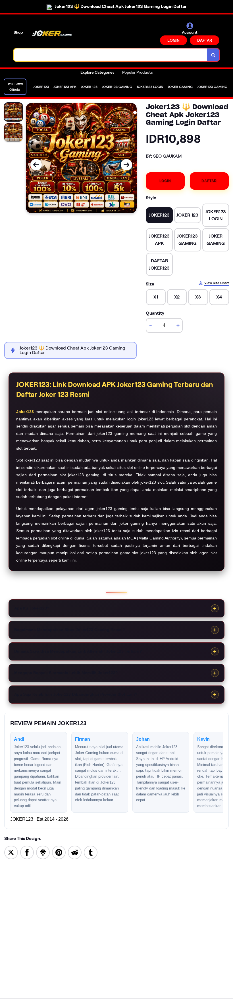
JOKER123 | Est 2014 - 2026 (39, 819)
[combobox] (110, 54)
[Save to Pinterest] (59, 852)
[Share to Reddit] (75, 852)
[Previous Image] (36, 165)
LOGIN (173, 40)
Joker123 (25, 411)
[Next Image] (126, 165)
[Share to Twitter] (11, 852)
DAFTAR (204, 40)
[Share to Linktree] (43, 852)
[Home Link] (52, 33)
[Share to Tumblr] (90, 852)
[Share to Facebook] (27, 852)
